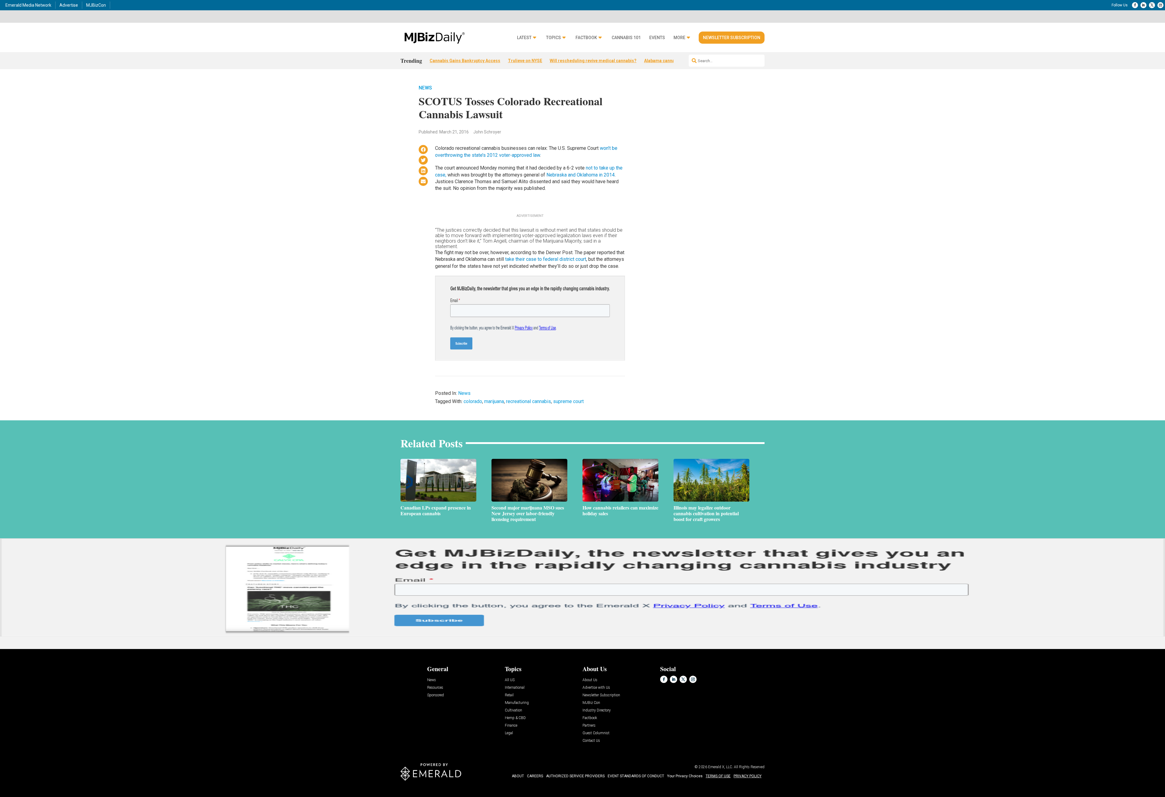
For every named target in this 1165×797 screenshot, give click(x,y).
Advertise (68, 5)
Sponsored (435, 695)
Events (657, 37)
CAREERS (535, 776)
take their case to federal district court (545, 259)
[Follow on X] (1152, 5)
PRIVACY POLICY (747, 776)
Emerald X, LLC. (720, 767)
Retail (509, 695)
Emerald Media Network (28, 5)
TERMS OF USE (718, 776)
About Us (589, 680)
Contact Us (591, 741)
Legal (509, 733)
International (515, 688)
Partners (589, 726)
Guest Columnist (596, 733)
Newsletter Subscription (731, 37)
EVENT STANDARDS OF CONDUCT (636, 776)
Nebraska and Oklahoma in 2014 (580, 175)
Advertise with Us (596, 688)
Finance (511, 726)
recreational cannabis (528, 401)
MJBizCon (96, 5)
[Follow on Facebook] (1135, 5)
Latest (524, 37)
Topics (553, 37)
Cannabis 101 (626, 37)
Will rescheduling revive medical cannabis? (593, 60)
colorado (473, 401)
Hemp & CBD (515, 718)
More (679, 37)
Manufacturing (517, 703)
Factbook (586, 37)
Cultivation (513, 710)
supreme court (568, 401)
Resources (435, 688)
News (425, 88)
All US (510, 680)
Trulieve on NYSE (525, 60)
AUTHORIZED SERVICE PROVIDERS (575, 776)
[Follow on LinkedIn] (1143, 5)
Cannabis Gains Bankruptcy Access (465, 60)
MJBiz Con (591, 703)
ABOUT (518, 776)
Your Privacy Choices (685, 776)
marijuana (494, 401)
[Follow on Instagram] (1160, 5)
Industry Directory (596, 710)
